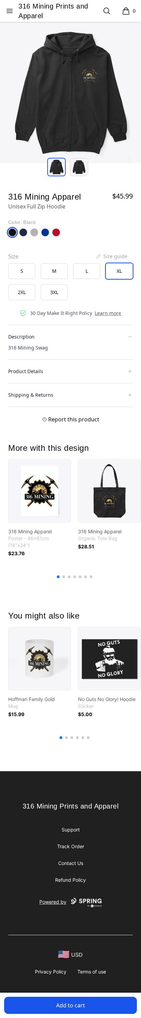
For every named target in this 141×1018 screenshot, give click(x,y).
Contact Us (70, 863)
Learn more (108, 313)
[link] (40, 490)
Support (71, 829)
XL (119, 271)
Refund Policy (70, 880)
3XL (54, 292)
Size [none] (13, 256)
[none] (111, 256)
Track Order (70, 846)
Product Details (25, 371)
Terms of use (91, 972)
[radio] (21, 271)
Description (21, 336)
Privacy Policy (50, 972)
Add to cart (70, 1005)
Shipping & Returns (30, 395)
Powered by (52, 902)
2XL (22, 292)
